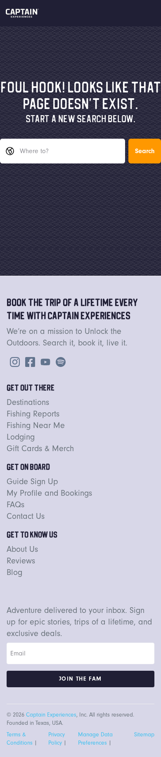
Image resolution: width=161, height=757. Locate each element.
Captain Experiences (51, 714)
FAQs (15, 504)
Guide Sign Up (32, 481)
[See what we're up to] (13, 361)
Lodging (21, 437)
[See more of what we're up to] (28, 361)
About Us (22, 549)
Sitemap (144, 734)
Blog (14, 572)
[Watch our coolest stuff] (43, 361)
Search (144, 151)
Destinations (28, 402)
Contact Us (26, 516)
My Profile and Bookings (49, 493)
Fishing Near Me (36, 425)
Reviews (21, 560)
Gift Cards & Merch (40, 448)
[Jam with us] (59, 361)
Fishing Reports (33, 414)
